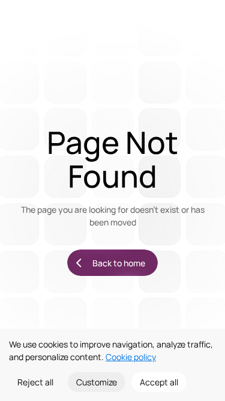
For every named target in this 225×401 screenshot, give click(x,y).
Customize (96, 382)
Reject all (35, 382)
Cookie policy (131, 357)
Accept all (159, 382)
